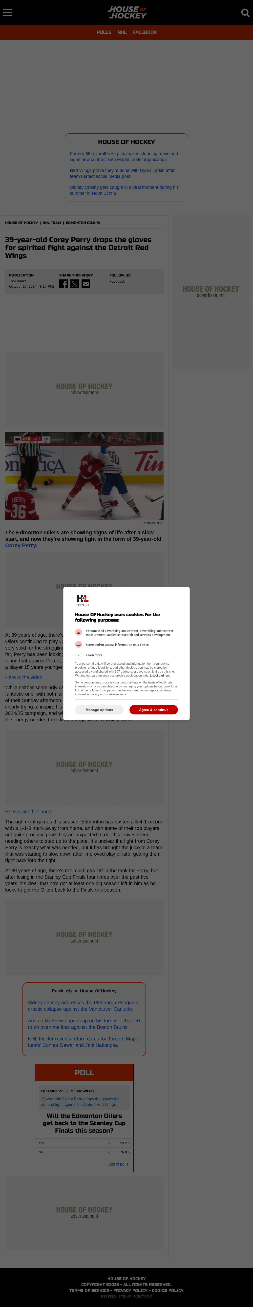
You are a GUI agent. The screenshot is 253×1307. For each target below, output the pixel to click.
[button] (126, 655)
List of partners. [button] (160, 675)
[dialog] (126, 653)
